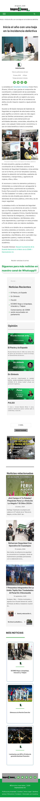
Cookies (20, 791)
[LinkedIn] (26, 777)
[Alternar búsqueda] (34, 14)
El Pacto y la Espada (18, 347)
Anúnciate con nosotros (30, 794)
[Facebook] (14, 82)
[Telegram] (25, 82)
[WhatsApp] (21, 82)
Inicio (2, 19)
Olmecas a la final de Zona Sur (20, 712)
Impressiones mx (20, 787)
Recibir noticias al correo (20, 260)
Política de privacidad (9, 791)
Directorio (11, 794)
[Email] (18, 82)
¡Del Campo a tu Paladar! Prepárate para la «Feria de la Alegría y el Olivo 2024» (20, 500)
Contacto (18, 794)
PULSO (11, 403)
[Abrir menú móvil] (4, 14)
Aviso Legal (27, 791)
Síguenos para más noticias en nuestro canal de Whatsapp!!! (20, 268)
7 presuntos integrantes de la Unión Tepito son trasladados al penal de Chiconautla (20, 590)
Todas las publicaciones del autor (20, 72)
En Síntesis (13, 374)
